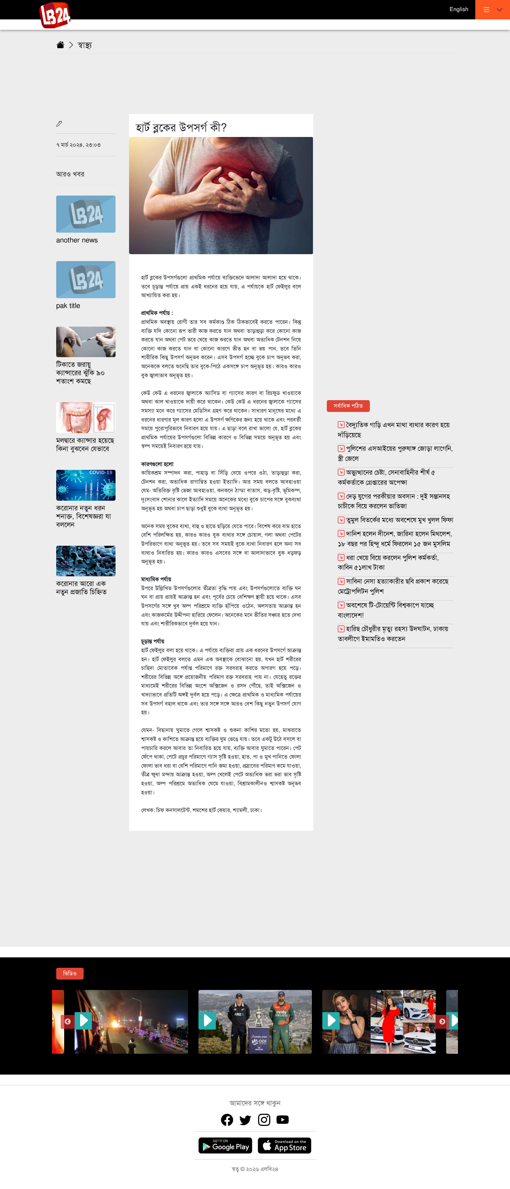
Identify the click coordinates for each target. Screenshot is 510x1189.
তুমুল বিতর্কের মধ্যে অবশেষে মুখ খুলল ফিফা (399, 520)
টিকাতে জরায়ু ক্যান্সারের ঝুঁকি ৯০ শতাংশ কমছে (80, 373)
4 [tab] (249, 1059)
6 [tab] (270, 1059)
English (459, 9)
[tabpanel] (255, 1022)
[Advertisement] (259, 79)
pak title (68, 305)
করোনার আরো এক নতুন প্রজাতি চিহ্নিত (81, 587)
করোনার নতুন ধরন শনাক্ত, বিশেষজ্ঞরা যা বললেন (83, 516)
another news (77, 240)
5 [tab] (260, 1059)
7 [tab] (281, 1059)
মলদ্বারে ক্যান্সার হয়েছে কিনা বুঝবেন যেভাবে (85, 444)
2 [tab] (229, 1059)
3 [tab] (239, 1059)
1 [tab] (218, 1059)
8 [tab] (291, 1059)
